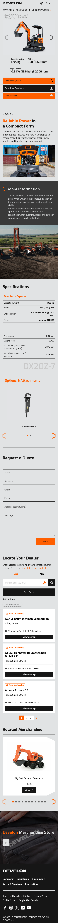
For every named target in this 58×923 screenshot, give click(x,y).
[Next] (36, 718)
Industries (23, 879)
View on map (29, 637)
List (16, 574)
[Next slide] (51, 37)
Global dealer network (32, 568)
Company (8, 879)
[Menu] (53, 3)
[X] (17, 908)
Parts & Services (12, 884)
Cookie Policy (9, 900)
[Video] (29, 252)
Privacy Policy (40, 896)
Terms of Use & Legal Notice (17, 896)
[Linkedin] (23, 908)
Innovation (31, 884)
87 (31, 717)
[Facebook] (5, 908)
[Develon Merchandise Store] (6, 842)
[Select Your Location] (41, 3)
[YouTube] (29, 908)
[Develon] (12, 3)
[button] (27, 435)
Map (42, 574)
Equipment (38, 879)
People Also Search (28, 900)
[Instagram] (11, 908)
